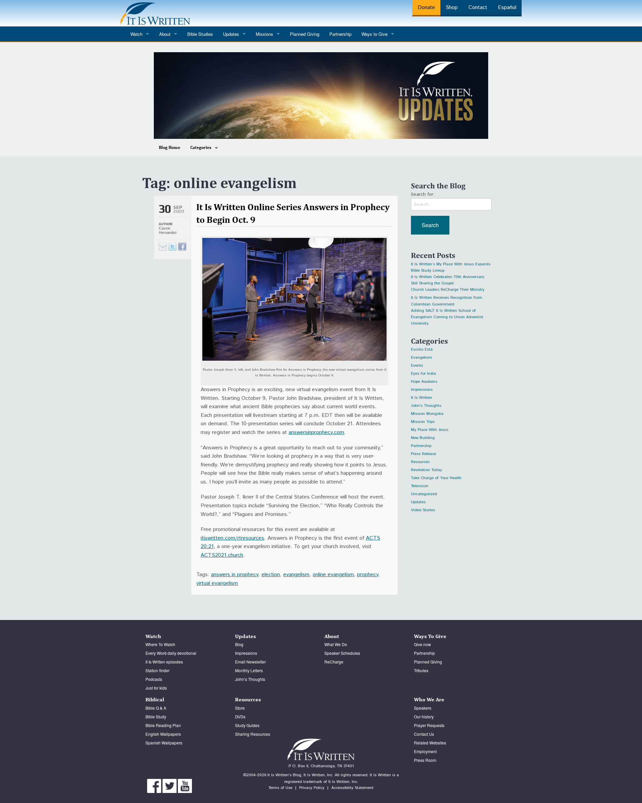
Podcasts (153, 679)
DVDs (240, 716)
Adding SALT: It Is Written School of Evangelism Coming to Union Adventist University (447, 312)
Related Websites (430, 742)
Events (417, 365)
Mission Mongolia (427, 414)
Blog (239, 644)
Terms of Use (280, 788)
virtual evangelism (217, 583)
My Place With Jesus (429, 430)
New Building (423, 438)
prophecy (367, 574)
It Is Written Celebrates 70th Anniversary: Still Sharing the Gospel (448, 278)
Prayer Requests (429, 725)
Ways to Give (374, 34)
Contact (477, 7)
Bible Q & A (155, 708)
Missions (264, 34)
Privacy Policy (311, 788)
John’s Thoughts (250, 679)
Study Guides (247, 725)
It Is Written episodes (164, 661)
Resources (420, 462)
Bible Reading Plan (163, 725)
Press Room (425, 760)
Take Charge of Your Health (436, 478)
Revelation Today (426, 470)
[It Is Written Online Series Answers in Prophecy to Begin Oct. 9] (173, 247)
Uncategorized (424, 494)
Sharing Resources (252, 734)
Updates (418, 502)
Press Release (423, 454)
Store (240, 708)
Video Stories (423, 510)
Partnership (340, 34)
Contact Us (424, 734)
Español (507, 7)
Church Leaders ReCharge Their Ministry (448, 289)
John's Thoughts (426, 406)
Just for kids (156, 688)
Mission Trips (423, 422)
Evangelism (421, 357)
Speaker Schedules (342, 653)
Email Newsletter (250, 661)
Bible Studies (200, 34)
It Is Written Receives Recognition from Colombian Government (446, 298)
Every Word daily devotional (170, 653)
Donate (426, 7)
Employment (425, 751)
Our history (424, 716)
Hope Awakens (424, 381)
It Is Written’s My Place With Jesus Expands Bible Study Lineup (451, 265)
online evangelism (333, 574)
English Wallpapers (163, 734)
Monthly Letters (249, 670)
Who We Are (429, 699)
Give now (422, 644)
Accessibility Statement (352, 788)
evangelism (296, 574)
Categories (200, 147)
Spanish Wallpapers (163, 742)
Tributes (421, 670)
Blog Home (169, 147)
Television (419, 486)
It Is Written (421, 397)
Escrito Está (422, 349)
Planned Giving (304, 34)
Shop (452, 7)
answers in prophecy (234, 574)
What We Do (335, 644)
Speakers (422, 708)
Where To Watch (160, 644)
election (270, 574)
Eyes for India (423, 373)
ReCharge (333, 661)
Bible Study (155, 716)
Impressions (422, 389)
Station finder (157, 670)
